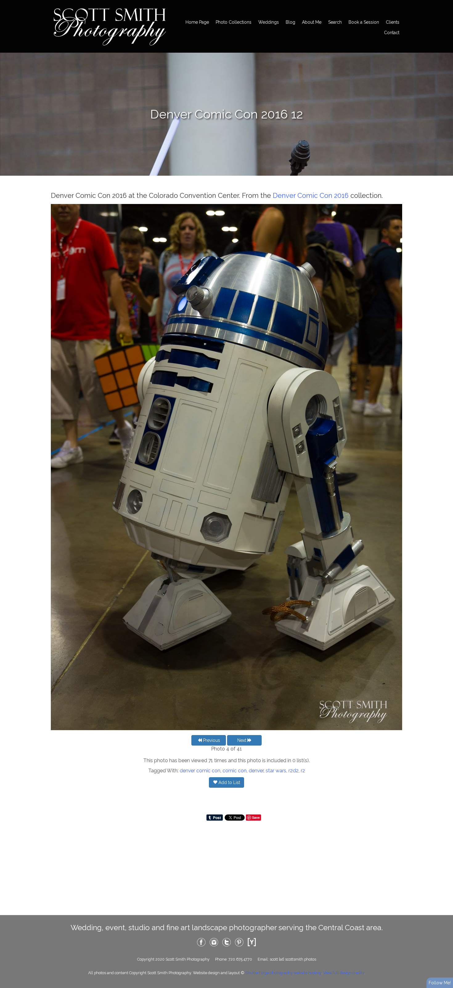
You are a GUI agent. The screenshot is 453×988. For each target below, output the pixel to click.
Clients (392, 22)
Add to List (228, 782)
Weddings (268, 22)
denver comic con (200, 771)
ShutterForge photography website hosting (283, 972)
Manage (445, 3)
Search (335, 22)
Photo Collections (233, 22)
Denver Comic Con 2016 (311, 195)
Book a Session (364, 22)
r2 (303, 771)
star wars (276, 771)
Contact (391, 32)
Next (242, 740)
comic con (234, 771)
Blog (290, 22)
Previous (211, 740)
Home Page (197, 22)
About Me (311, 22)
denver (256, 771)
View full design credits (343, 972)
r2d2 (293, 771)
